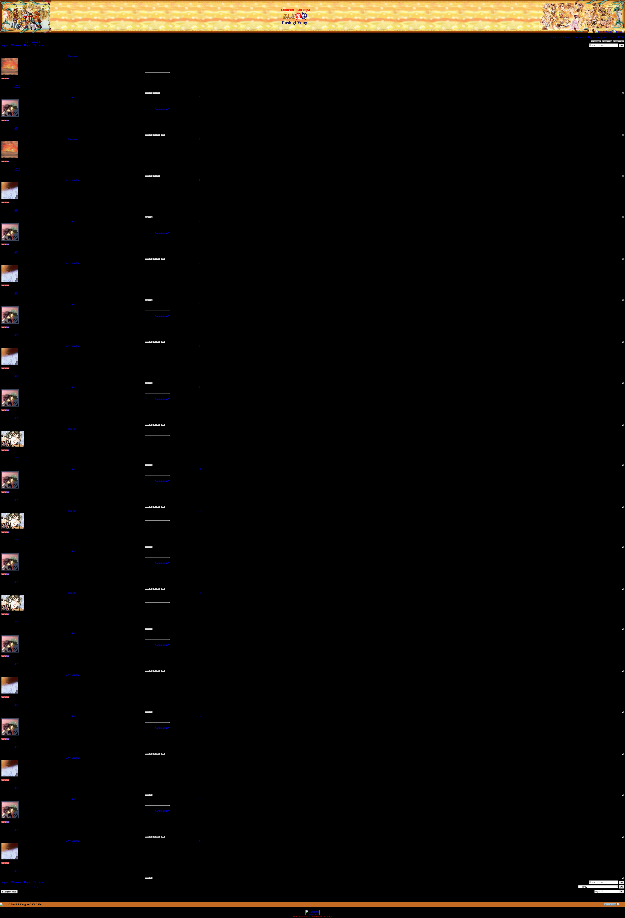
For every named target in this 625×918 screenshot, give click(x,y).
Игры (27, 45)
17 (200, 715)
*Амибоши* (162, 109)
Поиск (612, 37)
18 (200, 757)
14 (33, 41)
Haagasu (72, 429)
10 (200, 429)
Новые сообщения (561, 37)
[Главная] (590, 31)
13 (200, 551)
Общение (16, 45)
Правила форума (597, 37)
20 (200, 840)
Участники (580, 37)
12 (200, 511)
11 (200, 469)
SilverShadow (72, 180)
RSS (620, 37)
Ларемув (72, 56)
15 (36, 41)
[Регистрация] (603, 31)
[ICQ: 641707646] (163, 135)
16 (200, 674)
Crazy (73, 97)
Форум (4, 45)
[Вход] (617, 31)
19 (200, 798)
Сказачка (38, 45)
